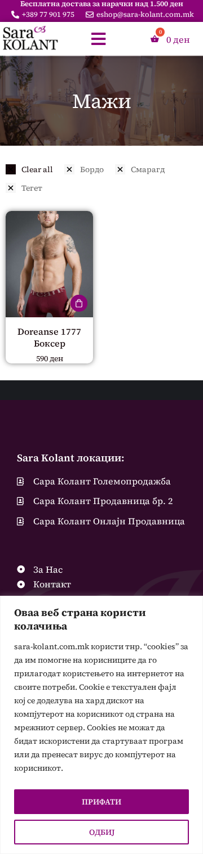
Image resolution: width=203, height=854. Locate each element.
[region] (101, 725)
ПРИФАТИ (101, 801)
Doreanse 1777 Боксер (49, 337)
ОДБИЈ (101, 832)
